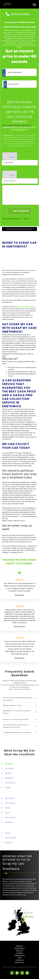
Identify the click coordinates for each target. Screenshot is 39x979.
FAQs (20, 957)
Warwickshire (9, 768)
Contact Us (19, 960)
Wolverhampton (10, 803)
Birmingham (9, 763)
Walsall (7, 833)
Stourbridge (9, 822)
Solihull (7, 808)
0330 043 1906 (20, 14)
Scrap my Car (19, 962)
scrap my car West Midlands (26, 306)
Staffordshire (9, 778)
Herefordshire (9, 798)
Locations (19, 953)
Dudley (7, 812)
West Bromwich (10, 817)
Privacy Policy (19, 948)
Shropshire (8, 773)
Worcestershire (10, 782)
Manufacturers (19, 955)
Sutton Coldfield (10, 837)
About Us (19, 946)
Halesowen (8, 842)
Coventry (8, 787)
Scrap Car (19, 950)
